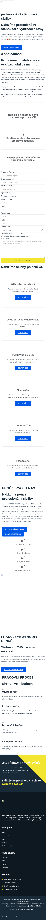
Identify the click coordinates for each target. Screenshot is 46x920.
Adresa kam (5, 213)
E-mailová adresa (7, 179)
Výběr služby (6, 193)
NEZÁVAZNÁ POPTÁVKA (14, 529)
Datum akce (5, 227)
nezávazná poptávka (11, 47)
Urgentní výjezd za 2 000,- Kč (12, 233)
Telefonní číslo (6, 186)
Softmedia (19, 917)
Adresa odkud (6, 199)
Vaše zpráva (5, 238)
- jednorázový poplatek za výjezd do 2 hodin (15, 236)
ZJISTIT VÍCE (23, 297)
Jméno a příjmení (7, 172)
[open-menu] (43, 5)
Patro (3, 206)
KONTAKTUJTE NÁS (13, 534)
